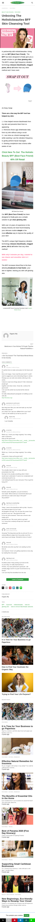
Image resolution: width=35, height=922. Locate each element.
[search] (32, 3)
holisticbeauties (18, 604)
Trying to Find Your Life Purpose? (16, 694)
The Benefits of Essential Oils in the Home (17, 797)
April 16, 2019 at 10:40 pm (12, 560)
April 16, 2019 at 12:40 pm (12, 544)
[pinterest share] (10, 588)
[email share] (6, 588)
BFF (3, 604)
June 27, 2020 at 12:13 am (15, 418)
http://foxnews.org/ (7, 397)
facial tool (9, 604)
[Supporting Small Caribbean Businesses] (17, 849)
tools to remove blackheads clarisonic (22, 606)
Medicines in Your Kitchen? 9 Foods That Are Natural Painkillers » (18, 347)
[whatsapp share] (17, 588)
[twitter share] (3, 588)
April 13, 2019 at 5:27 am (11, 504)
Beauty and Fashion (8, 12)
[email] (9, 920)
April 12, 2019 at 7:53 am (11, 467)
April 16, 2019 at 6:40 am (11, 530)
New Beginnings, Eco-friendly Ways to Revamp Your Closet (17, 900)
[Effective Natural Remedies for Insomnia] (17, 746)
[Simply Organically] (17, 2)
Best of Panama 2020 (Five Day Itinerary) (15, 832)
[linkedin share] (14, 588)
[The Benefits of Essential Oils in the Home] (17, 781)
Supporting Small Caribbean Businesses (16, 865)
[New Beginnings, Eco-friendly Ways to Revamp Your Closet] (17, 884)
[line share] (21, 588)
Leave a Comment (17, 579)
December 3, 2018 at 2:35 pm (12, 367)
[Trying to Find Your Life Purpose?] (17, 682)
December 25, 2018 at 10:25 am (13, 432)
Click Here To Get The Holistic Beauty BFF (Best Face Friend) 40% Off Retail (17, 156)
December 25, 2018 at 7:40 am (13, 405)
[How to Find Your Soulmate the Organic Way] (17, 655)
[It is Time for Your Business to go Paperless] (17, 628)
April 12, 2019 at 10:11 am (12, 489)
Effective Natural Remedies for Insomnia (17, 762)
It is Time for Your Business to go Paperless (17, 727)
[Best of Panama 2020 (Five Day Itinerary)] (17, 816)
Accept (26, 915)
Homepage (5, 8)
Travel (11, 826)
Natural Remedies (14, 757)
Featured (12, 8)
